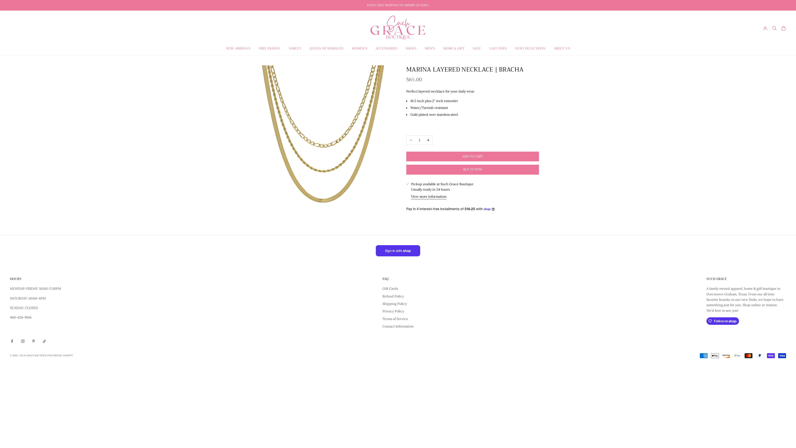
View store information (429, 196)
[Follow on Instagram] (23, 341)
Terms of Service (395, 319)
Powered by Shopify (60, 356)
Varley (295, 48)
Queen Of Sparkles (326, 48)
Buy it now (472, 169)
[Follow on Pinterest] (34, 341)
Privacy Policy (393, 311)
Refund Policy (393, 296)
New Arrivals (238, 48)
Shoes (411, 48)
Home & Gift (454, 48)
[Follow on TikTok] (44, 341)
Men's (430, 48)
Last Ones (498, 48)
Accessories (386, 48)
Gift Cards (390, 288)
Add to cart (472, 156)
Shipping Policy (394, 304)
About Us (562, 48)
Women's (359, 48)
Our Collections (530, 48)
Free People (269, 48)
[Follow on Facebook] (12, 341)
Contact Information (398, 326)
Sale (477, 48)
